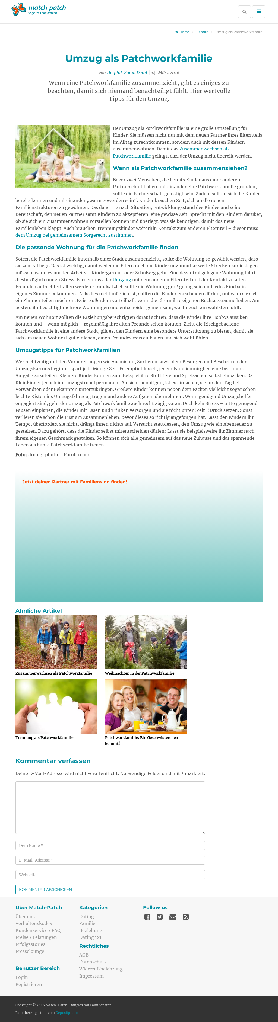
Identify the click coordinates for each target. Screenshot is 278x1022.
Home (184, 32)
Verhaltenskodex (33, 923)
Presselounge (29, 951)
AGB (84, 955)
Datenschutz (93, 962)
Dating (86, 916)
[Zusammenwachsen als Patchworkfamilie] (56, 642)
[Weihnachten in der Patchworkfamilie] (146, 642)
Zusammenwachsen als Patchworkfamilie (53, 673)
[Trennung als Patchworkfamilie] (56, 706)
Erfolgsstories (30, 944)
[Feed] (186, 917)
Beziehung (90, 930)
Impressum (91, 976)
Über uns (25, 916)
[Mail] (173, 917)
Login (21, 977)
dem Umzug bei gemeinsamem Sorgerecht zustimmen (74, 235)
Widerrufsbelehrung (101, 969)
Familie (202, 32)
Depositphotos (67, 1013)
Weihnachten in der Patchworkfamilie (139, 673)
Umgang (122, 279)
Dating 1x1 (90, 937)
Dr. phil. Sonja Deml (127, 72)
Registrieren (28, 984)
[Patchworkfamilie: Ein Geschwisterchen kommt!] (146, 706)
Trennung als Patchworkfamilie (44, 737)
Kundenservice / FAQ (38, 930)
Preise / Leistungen (36, 937)
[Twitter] (160, 917)
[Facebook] (147, 917)
